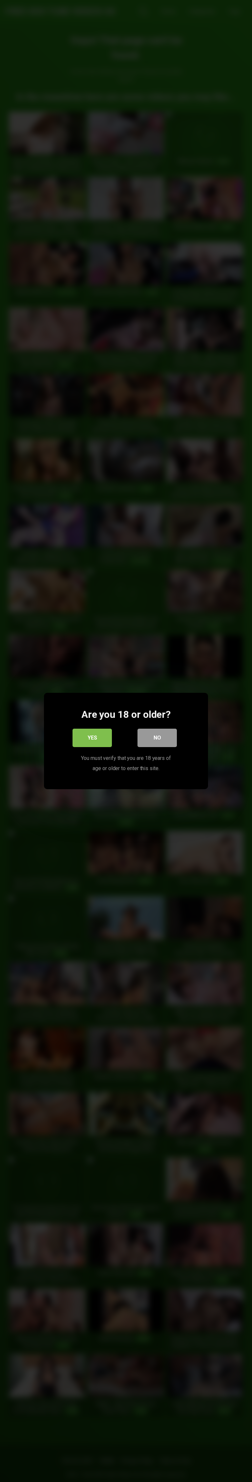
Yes (92, 738)
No (157, 738)
